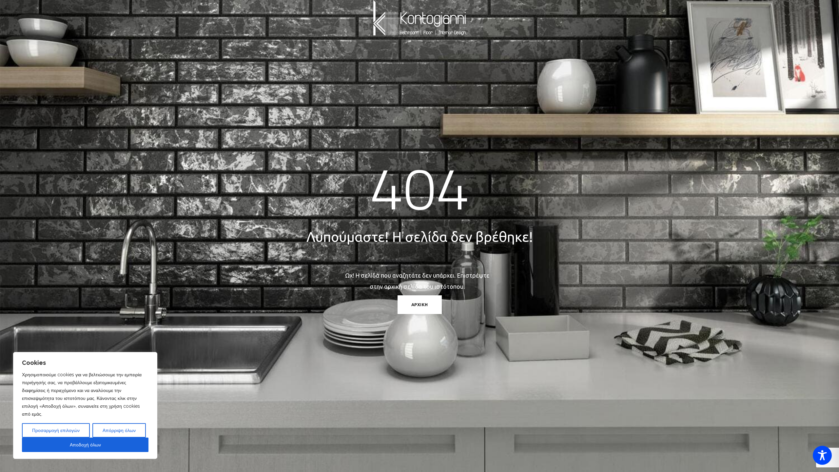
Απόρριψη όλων (119, 430)
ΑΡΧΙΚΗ (419, 304)
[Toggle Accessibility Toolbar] (822, 455)
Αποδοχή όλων (85, 444)
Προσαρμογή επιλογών (56, 430)
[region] (85, 405)
